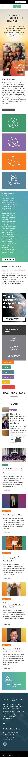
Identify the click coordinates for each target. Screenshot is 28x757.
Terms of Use (5, 753)
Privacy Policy (13, 753)
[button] (24, 6)
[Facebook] (4, 724)
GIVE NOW (12, 46)
